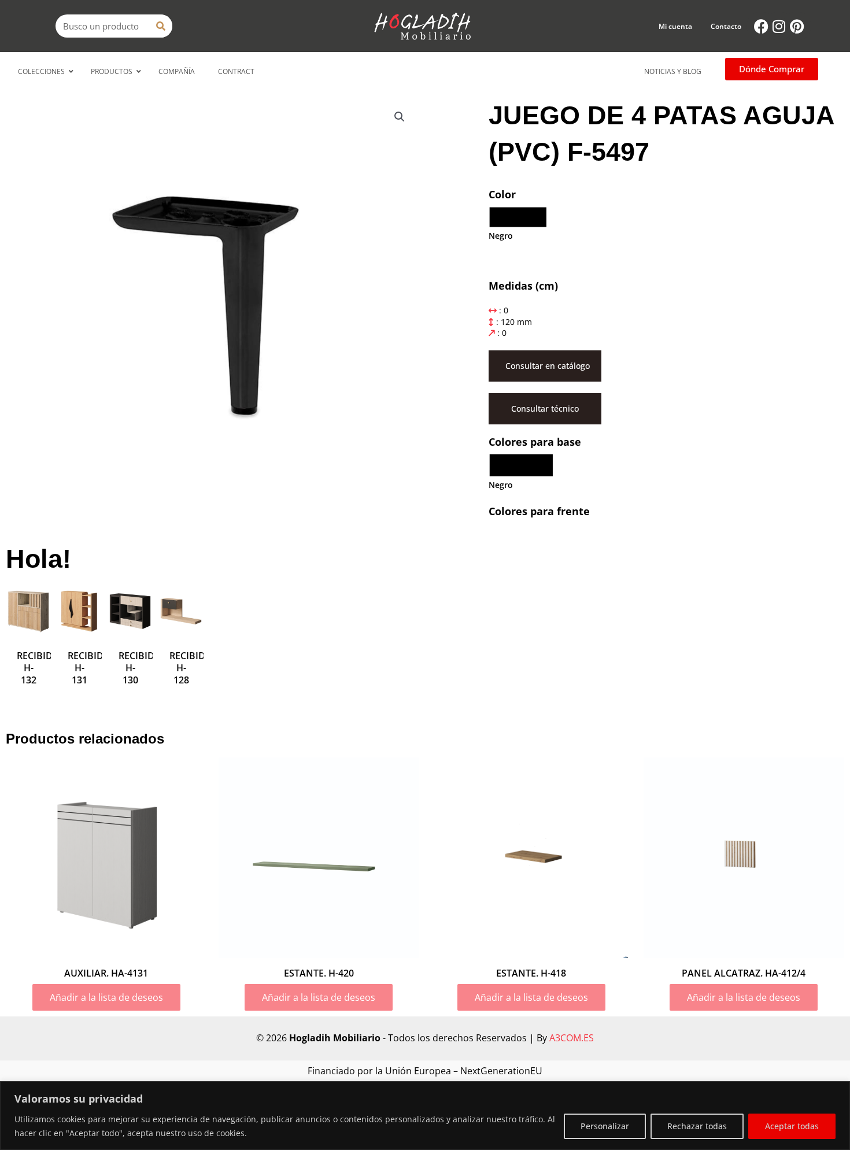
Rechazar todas (697, 1126)
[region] (425, 1115)
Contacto (726, 26)
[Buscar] (160, 26)
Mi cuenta (675, 26)
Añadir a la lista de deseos (106, 997)
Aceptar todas (792, 1126)
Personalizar (605, 1126)
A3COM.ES (571, 1037)
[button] (399, 116)
